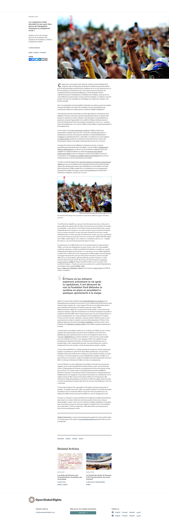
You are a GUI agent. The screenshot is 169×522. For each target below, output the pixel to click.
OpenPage (60, 438)
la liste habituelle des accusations (93, 301)
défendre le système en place (77, 324)
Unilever (80, 268)
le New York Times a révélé (78, 130)
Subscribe (82, 513)
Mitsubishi (73, 268)
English (31, 52)
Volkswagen (65, 268)
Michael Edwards (35, 48)
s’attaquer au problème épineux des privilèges (84, 156)
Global (81, 438)
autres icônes (98, 268)
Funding (68, 438)
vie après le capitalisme (85, 322)
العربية (138, 512)
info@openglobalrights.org (45, 512)
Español (36, 52)
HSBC (78, 266)
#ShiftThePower (69, 337)
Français (125, 512)
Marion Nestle (64, 139)
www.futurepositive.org (87, 419)
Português (43, 52)
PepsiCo (62, 137)
